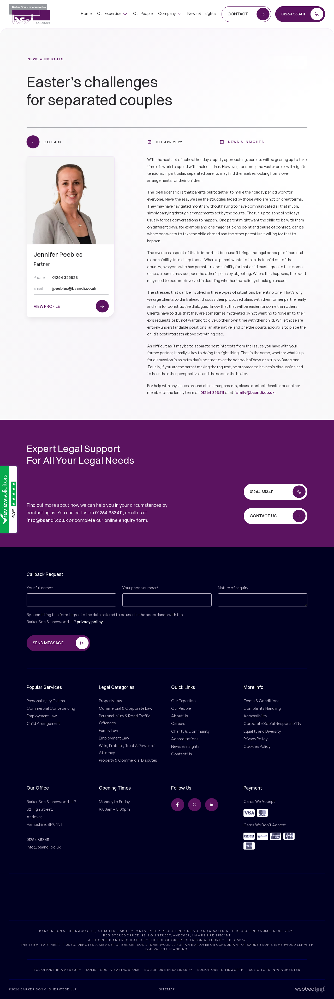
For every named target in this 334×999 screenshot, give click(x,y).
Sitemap (167, 989)
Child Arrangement (43, 723)
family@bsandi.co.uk (254, 392)
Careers (178, 723)
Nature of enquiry (233, 587)
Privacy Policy (255, 738)
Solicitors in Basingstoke (113, 970)
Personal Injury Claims (46, 700)
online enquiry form (125, 520)
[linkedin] (211, 804)
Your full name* (40, 587)
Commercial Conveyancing (51, 708)
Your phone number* (140, 587)
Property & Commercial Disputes (128, 760)
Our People (181, 708)
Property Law (110, 700)
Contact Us (181, 753)
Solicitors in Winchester (275, 970)
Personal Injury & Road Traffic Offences (125, 719)
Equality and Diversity (262, 731)
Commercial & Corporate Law (125, 708)
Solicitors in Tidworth (220, 970)
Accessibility (255, 715)
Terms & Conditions (261, 700)
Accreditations (185, 738)
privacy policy (90, 621)
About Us (179, 715)
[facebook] (177, 804)
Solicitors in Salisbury (168, 970)
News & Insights (46, 59)
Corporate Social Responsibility (272, 723)
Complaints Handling (262, 708)
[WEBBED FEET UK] (310, 989)
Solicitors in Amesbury (57, 970)
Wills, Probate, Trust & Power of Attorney (126, 749)
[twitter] (194, 804)
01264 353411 (212, 392)
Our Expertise (183, 700)
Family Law (108, 730)
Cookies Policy (256, 746)
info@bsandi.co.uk (47, 520)
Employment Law (42, 715)
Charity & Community (190, 731)
